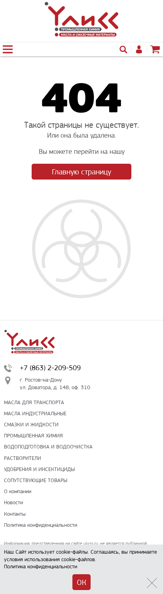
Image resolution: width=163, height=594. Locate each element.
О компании (17, 491)
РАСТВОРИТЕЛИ (22, 458)
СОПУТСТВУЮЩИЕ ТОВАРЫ (35, 480)
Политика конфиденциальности (40, 525)
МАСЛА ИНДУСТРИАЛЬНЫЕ (35, 413)
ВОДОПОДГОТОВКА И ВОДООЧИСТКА (48, 447)
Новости (13, 502)
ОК (81, 582)
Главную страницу (81, 172)
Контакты (15, 514)
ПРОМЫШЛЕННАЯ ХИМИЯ (33, 436)
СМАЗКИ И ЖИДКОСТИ (31, 425)
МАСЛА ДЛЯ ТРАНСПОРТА (34, 402)
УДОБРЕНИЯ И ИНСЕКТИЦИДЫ (39, 469)
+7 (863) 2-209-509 (50, 368)
